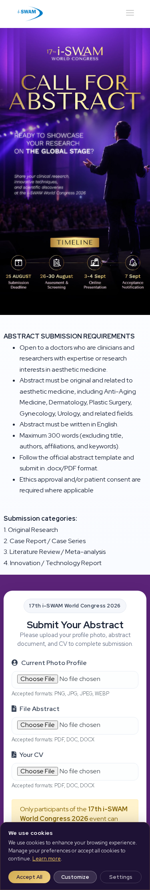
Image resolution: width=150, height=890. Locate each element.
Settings (120, 877)
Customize (75, 877)
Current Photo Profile (54, 663)
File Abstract (40, 709)
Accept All (29, 877)
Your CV (31, 755)
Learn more (46, 858)
